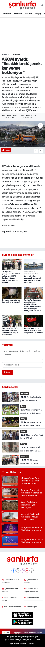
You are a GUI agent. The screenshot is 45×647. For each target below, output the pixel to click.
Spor (23, 406)
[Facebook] (14, 570)
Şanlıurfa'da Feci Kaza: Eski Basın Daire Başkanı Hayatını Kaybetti (31, 424)
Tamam (31, 644)
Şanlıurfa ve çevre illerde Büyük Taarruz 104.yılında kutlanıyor (33, 330)
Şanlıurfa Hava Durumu (31, 581)
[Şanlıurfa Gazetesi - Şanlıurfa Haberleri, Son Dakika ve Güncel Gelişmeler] (22, 5)
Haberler (6, 55)
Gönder (7, 372)
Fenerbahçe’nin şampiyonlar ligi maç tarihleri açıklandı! (31, 412)
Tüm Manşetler (32, 598)
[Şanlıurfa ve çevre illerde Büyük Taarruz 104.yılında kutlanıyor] (33, 321)
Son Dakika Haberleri (12, 607)
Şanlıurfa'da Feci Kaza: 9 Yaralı (31, 436)
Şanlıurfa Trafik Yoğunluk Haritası (31, 590)
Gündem (6, 14)
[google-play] (23, 623)
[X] (18, 570)
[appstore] (23, 615)
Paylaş (7, 150)
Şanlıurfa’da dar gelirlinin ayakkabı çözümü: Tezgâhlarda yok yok (31, 399)
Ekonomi (18, 14)
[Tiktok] (32, 570)
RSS (7, 633)
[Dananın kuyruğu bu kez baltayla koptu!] (12, 293)
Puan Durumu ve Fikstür (10, 599)
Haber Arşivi (32, 607)
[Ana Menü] (3, 5)
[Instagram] (22, 570)
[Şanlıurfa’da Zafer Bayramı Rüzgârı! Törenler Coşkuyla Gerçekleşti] (12, 321)
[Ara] (42, 5)
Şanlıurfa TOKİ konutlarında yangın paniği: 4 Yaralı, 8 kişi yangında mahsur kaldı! (30, 449)
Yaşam (28, 14)
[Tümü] (41, 387)
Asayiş (38, 14)
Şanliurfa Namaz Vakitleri (10, 590)
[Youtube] (27, 570)
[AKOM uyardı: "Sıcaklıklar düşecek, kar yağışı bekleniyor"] (22, 134)
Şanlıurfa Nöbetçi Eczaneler (10, 581)
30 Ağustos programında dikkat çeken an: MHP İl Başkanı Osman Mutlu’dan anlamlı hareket (31, 462)
